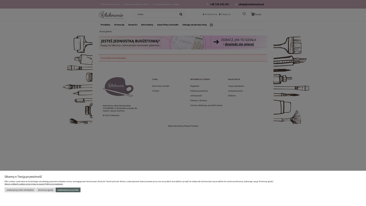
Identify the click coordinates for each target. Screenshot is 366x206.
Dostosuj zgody (45, 189)
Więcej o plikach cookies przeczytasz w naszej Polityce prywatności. (34, 184)
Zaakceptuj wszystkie (67, 189)
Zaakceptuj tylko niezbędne (20, 189)
